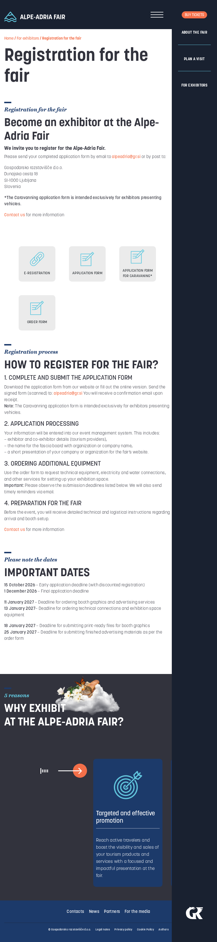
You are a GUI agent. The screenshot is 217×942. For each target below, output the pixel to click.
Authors (164, 929)
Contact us (14, 215)
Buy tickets (194, 15)
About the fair (194, 32)
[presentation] (80, 770)
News (94, 912)
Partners (112, 912)
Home (9, 38)
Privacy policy (123, 929)
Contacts (75, 912)
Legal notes (103, 929)
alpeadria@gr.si (126, 157)
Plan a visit (194, 59)
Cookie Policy (145, 929)
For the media (137, 912)
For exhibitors (194, 85)
